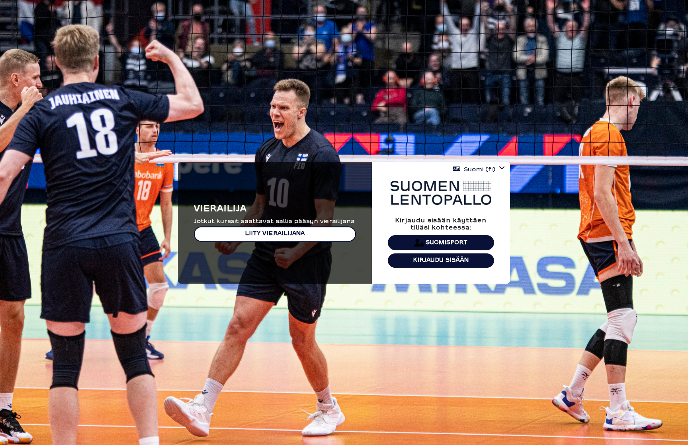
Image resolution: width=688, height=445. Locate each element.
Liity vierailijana (275, 234)
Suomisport (445, 242)
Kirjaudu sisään (441, 260)
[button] (479, 169)
